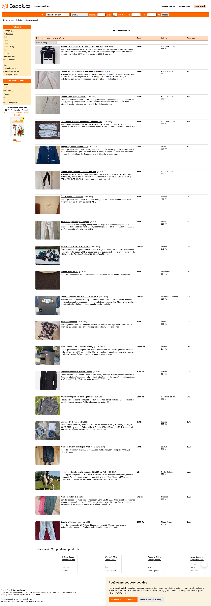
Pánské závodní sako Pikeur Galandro (76, 372)
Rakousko (39, 601)
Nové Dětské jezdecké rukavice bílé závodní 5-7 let (81, 122)
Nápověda (5, 593)
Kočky (5, 37)
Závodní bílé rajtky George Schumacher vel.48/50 (81, 72)
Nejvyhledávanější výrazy (24, 599)
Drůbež (6, 84)
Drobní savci (8, 34)
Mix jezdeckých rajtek (70, 422)
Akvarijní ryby (8, 31)
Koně (5, 40)
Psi (4, 50)
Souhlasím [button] (116, 600)
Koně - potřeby (9, 44)
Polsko (31, 601)
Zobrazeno (191, 38)
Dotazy (13, 593)
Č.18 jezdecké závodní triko (72, 197)
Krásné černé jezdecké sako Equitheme (77, 397)
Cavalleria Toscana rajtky (71, 522)
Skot (5, 97)
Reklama (36, 593)
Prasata (6, 94)
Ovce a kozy (8, 91)
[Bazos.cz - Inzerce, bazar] (16, 8)
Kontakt (29, 593)
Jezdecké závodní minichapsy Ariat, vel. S (78, 447)
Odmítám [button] (130, 600)
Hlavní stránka (8, 20)
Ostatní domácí (9, 60)
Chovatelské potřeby (11, 72)
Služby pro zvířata (10, 75)
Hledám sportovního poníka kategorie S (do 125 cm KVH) (84, 472)
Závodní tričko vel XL (69, 272)
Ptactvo (6, 53)
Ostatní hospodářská (11, 103)
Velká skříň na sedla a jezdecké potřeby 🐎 (78, 347)
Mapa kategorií (7, 599)
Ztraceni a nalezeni (10, 68)
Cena (139, 38)
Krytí (5, 65)
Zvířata (19, 20)
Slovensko (24, 601)
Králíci (5, 88)
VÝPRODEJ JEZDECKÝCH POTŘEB (75, 247)
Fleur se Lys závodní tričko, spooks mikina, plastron (82, 47)
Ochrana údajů (55, 593)
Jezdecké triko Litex (69, 322)
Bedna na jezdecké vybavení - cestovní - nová (79, 297)
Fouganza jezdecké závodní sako (74, 147)
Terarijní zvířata (9, 56)
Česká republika (12, 601)
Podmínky (44, 593)
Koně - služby (8, 47)
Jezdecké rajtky (67, 497)
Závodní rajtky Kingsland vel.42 (73, 97)
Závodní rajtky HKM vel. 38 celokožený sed (78, 172)
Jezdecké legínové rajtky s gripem (75, 222)
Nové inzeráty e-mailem (46, 42)
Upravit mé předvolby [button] (150, 600)
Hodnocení (20, 593)
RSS (63, 593)
